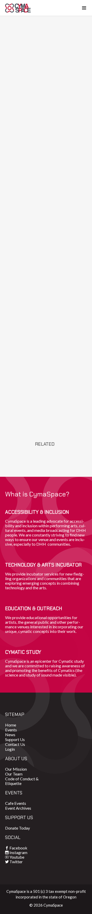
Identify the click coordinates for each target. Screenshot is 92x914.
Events (11, 729)
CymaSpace (18, 8)
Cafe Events (15, 803)
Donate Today (17, 827)
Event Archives (18, 808)
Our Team (13, 773)
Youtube (16, 857)
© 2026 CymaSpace (46, 905)
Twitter (16, 861)
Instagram (18, 852)
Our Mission (16, 769)
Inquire (46, 419)
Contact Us (15, 744)
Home (10, 724)
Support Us (15, 739)
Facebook (18, 847)
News (10, 734)
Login (10, 749)
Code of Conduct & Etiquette (22, 781)
